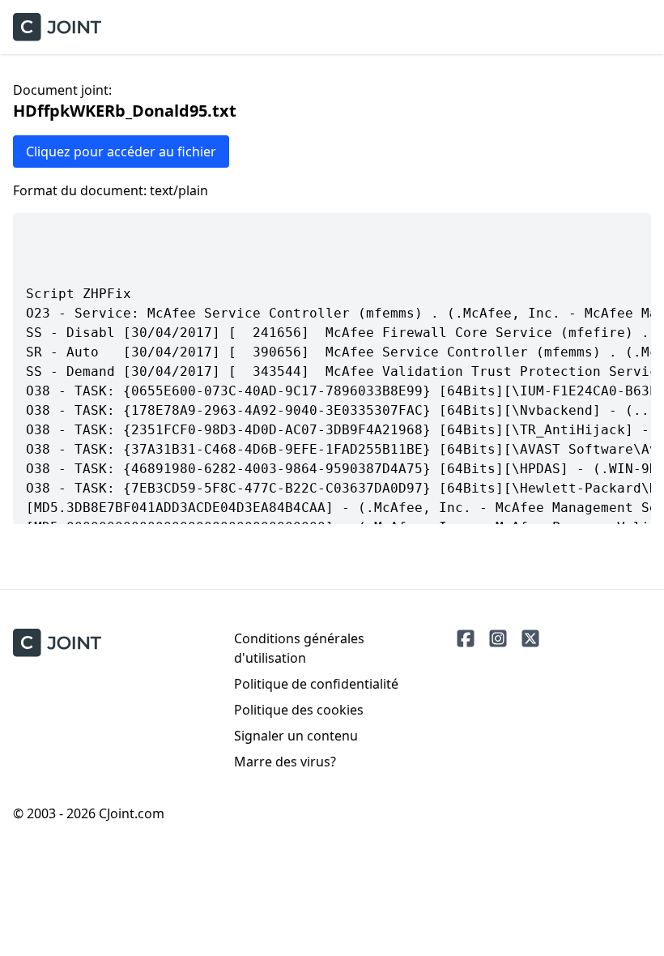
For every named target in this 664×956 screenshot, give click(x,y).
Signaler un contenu (296, 736)
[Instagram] (498, 638)
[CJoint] (57, 643)
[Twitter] (530, 638)
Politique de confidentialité (316, 684)
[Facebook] (465, 638)
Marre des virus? (285, 761)
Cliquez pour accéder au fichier (121, 151)
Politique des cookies (299, 710)
